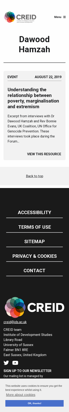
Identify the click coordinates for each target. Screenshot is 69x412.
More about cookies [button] (20, 395)
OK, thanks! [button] (34, 403)
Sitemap (34, 241)
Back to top (34, 176)
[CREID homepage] (20, 17)
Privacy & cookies (34, 256)
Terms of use (34, 227)
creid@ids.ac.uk (15, 322)
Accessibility (34, 212)
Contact (34, 270)
